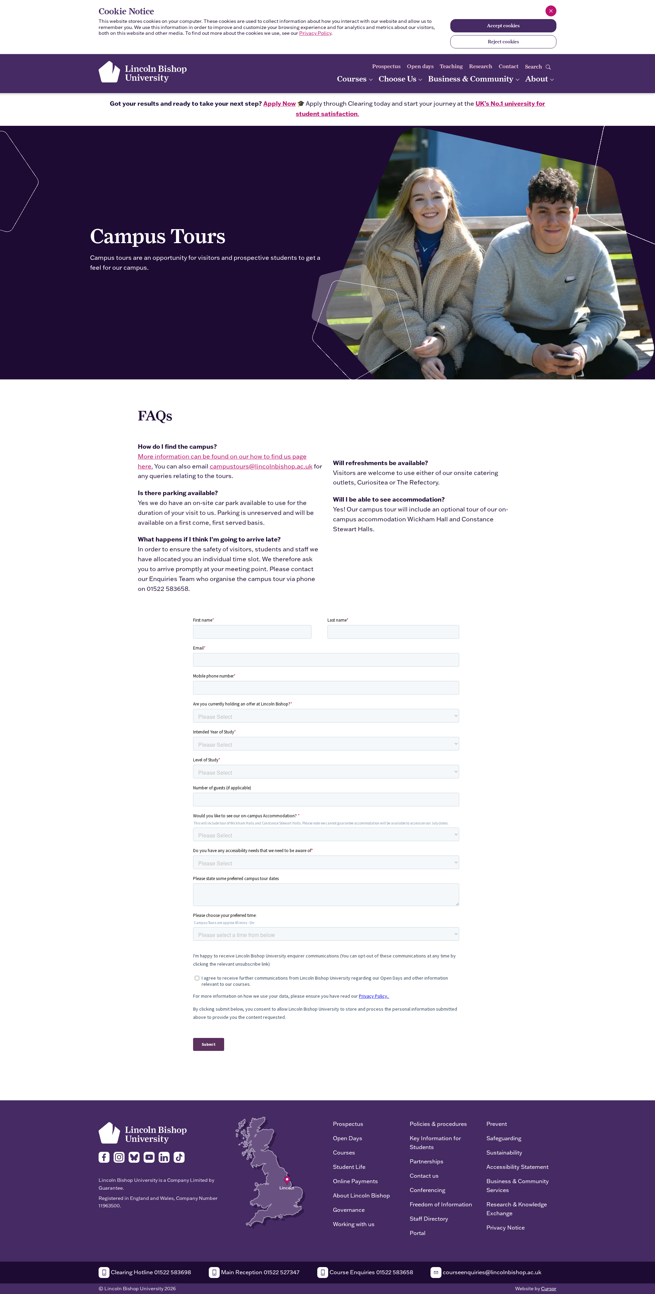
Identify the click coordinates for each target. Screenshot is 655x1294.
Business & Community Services (517, 1185)
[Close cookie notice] (550, 10)
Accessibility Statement (517, 1166)
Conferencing (427, 1189)
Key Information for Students (435, 1142)
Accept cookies (503, 25)
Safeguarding (503, 1138)
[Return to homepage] (143, 72)
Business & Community (471, 78)
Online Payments (355, 1181)
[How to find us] (270, 1172)
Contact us (424, 1175)
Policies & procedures (438, 1123)
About (537, 78)
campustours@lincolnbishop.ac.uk (261, 466)
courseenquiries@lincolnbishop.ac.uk (491, 1272)
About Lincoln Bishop (361, 1195)
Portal (417, 1232)
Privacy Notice (505, 1227)
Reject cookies (503, 41)
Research (480, 66)
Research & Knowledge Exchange (516, 1209)
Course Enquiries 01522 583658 (370, 1272)
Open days (420, 66)
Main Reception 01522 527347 (260, 1272)
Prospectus (386, 66)
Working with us (354, 1224)
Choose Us (398, 78)
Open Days (347, 1138)
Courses (352, 78)
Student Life (349, 1166)
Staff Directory (429, 1218)
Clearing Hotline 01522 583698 (150, 1272)
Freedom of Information (441, 1204)
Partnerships (426, 1161)
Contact (509, 66)
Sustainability (504, 1152)
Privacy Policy (315, 33)
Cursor (548, 1288)
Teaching (451, 66)
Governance (349, 1209)
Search (534, 66)
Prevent (496, 1123)
